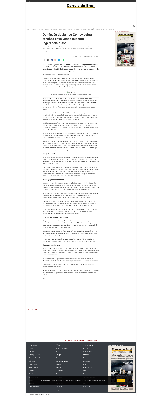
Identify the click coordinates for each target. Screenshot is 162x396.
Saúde (105, 29)
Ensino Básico (33, 364)
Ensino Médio (33, 367)
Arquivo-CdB (48, 51)
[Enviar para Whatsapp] (63, 60)
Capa (28, 29)
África (58, 345)
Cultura (99, 29)
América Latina (88, 345)
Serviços (86, 374)
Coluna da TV (87, 351)
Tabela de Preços (92, 340)
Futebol (58, 367)
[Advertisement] (81, 17)
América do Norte (62, 348)
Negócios (54, 29)
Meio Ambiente (61, 374)
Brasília (85, 348)
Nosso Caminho (79, 340)
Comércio (86, 355)
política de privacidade (98, 380)
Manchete (86, 361)
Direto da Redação (35, 358)
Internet (85, 358)
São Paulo (59, 387)
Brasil (47, 29)
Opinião (40, 29)
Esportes (84, 29)
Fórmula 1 (59, 364)
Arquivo (111, 29)
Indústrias (59, 371)
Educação (91, 29)
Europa (31, 371)
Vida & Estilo (87, 387)
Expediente (68, 340)
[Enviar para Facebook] (52, 60)
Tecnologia (62, 29)
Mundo (76, 29)
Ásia (57, 351)
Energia (70, 29)
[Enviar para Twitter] (48, 60)
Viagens (58, 390)
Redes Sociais (87, 367)
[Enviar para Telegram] (59, 60)
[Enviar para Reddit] (55, 60)
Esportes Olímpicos (62, 361)
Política (34, 29)
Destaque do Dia (34, 355)
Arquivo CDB (33, 345)
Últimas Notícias (34, 387)
